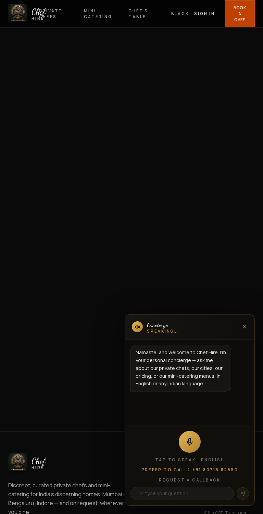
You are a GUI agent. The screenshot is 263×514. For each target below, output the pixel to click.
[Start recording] (190, 442)
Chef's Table (138, 13)
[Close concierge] (244, 327)
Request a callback (190, 480)
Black (180, 13)
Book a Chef (240, 13)
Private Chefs (50, 13)
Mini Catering (98, 13)
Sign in (204, 13)
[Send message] (243, 493)
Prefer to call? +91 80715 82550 (189, 469)
